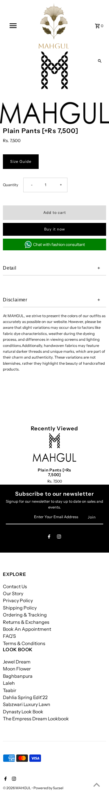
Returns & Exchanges (26, 622)
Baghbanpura (18, 676)
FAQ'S (9, 636)
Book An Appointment (27, 629)
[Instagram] (59, 538)
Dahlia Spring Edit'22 (25, 697)
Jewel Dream (17, 662)
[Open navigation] (13, 25)
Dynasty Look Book (23, 712)
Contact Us (15, 586)
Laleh (9, 683)
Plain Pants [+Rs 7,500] (54, 472)
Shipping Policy (20, 608)
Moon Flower (17, 669)
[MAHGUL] (53, 25)
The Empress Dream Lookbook (36, 719)
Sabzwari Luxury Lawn (26, 704)
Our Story (13, 593)
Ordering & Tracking (25, 615)
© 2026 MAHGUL (17, 788)
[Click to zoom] (99, 60)
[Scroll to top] (96, 784)
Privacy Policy (18, 600)
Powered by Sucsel (48, 788)
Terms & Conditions (24, 643)
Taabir (9, 690)
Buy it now (54, 229)
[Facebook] (49, 538)
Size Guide (20, 161)
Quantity (10, 185)
